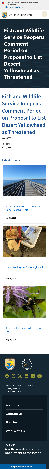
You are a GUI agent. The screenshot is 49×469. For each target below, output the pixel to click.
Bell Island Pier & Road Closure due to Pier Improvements (23, 208)
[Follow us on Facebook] (8, 376)
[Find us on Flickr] (33, 376)
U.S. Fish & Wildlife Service (20, 15)
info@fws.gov (14, 391)
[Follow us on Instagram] (14, 376)
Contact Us (14, 414)
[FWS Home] (4, 15)
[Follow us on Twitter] (21, 376)
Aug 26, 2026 (11, 218)
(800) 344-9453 (14, 388)
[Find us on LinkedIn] (27, 376)
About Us (12, 405)
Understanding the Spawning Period (24, 267)
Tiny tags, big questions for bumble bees (24, 330)
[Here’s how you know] (24, 5)
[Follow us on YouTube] (40, 376)
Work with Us (15, 431)
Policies (12, 422)
